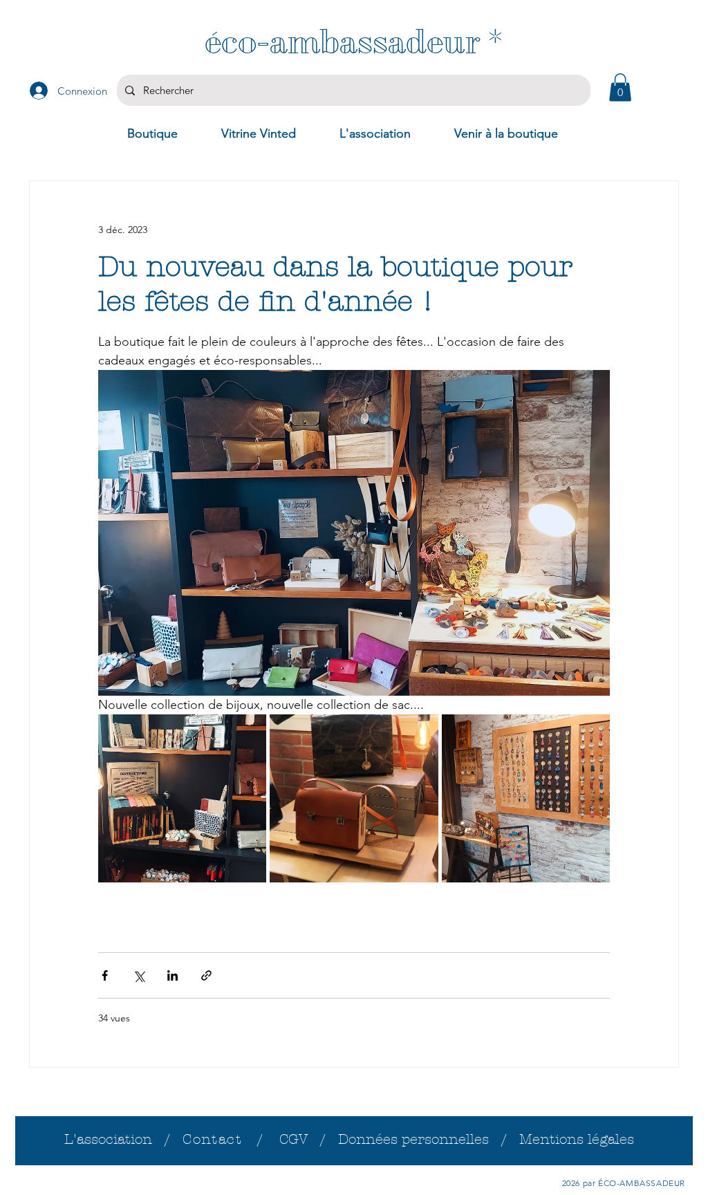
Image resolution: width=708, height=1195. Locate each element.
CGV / (308, 1139)
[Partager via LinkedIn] (172, 975)
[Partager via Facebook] (104, 975)
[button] (620, 87)
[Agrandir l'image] (182, 798)
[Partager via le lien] (206, 975)
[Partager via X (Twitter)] (138, 975)
